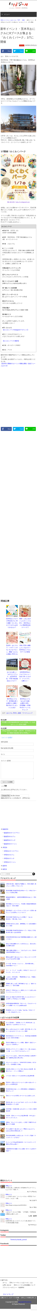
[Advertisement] (18, 383)
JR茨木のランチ (9, 858)
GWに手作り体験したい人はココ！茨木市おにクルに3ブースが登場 (25, 649)
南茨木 (5, 869)
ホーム (5, 1282)
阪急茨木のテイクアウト (12, 833)
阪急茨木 (5, 829)
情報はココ (9, 1185)
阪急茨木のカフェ (9, 836)
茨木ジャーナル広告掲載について (24, 1285)
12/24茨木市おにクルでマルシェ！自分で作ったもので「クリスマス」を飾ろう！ (25, 676)
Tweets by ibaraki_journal (18, 1239)
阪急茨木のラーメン (10, 844)
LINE (33, 51)
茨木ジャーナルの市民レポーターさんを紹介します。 (21, 1095)
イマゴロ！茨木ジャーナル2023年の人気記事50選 (20, 1075)
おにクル (9, 713)
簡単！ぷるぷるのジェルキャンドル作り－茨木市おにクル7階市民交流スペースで (25, 623)
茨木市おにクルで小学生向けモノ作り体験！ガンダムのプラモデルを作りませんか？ (12, 623)
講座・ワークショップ (25, 713)
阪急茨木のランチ (9, 840)
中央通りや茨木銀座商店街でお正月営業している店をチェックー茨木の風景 (18, 723)
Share (9, 51)
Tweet (21, 51)
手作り (15, 713)
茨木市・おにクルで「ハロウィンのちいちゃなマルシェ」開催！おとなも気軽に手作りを (12, 650)
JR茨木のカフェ (9, 855)
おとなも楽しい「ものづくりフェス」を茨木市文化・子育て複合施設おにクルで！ (12, 676)
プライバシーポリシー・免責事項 (13, 1287)
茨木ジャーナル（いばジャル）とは (21, 1282)
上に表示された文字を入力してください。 (14, 789)
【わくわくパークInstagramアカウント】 (15, 330)
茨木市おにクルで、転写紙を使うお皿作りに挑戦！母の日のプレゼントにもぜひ (12, 703)
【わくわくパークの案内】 (11, 341)
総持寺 (5, 866)
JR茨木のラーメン (10, 862)
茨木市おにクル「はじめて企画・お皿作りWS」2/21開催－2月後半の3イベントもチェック (25, 704)
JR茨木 (5, 847)
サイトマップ (8, 1294)
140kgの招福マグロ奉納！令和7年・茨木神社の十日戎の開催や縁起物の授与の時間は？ (18, 732)
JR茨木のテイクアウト (11, 851)
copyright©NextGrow (24, 1302)
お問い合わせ (7, 1285)
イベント (22, 45)
